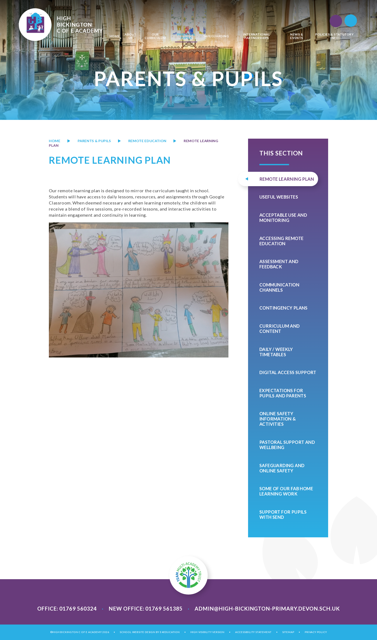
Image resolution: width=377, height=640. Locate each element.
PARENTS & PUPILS (94, 141)
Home (54, 141)
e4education (170, 632)
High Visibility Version (207, 632)
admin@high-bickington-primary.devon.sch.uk (267, 608)
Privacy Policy (316, 632)
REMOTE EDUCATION (147, 141)
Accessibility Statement (253, 632)
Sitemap (288, 632)
